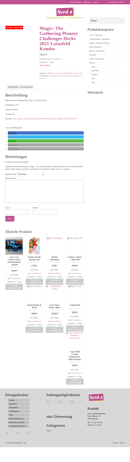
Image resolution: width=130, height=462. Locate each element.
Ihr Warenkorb (116, 2)
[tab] (13, 87)
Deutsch (65, 76)
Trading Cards (78, 73)
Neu (80, 76)
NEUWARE (68, 73)
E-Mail (35, 208)
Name (7, 208)
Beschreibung (13, 87)
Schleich (48, 430)
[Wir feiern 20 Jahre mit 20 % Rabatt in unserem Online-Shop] (21, 435)
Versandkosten (57, 59)
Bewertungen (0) (26, 87)
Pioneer (42, 78)
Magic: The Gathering (55, 73)
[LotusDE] (20, 41)
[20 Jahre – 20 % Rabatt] (10, 435)
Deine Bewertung (11, 174)
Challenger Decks (55, 76)
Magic (75, 76)
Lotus (71, 76)
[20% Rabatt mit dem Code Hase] (32, 435)
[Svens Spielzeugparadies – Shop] (65, 12)
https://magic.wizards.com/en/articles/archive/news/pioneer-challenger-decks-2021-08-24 (45, 119)
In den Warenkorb (14, 286)
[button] (12, 133)
